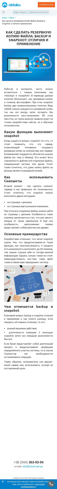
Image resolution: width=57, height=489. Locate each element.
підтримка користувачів (38, 12)
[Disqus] (28, 410)
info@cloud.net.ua (33, 466)
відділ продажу (20, 12)
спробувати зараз (46, 5)
